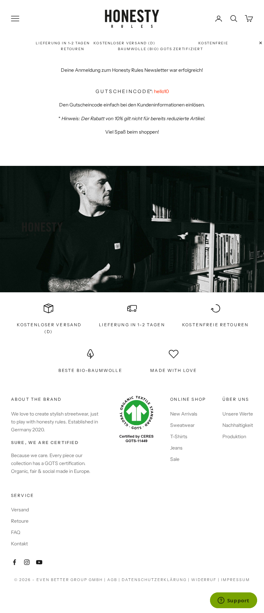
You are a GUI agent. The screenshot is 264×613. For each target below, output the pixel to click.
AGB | (114, 579)
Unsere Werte (237, 414)
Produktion (234, 436)
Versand (20, 510)
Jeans (176, 448)
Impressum (235, 579)
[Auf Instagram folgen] (26, 562)
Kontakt (19, 544)
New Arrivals (183, 414)
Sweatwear (182, 425)
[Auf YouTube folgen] (39, 562)
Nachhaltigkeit (237, 425)
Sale (174, 459)
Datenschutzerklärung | (156, 579)
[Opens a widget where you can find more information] (233, 601)
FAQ (15, 532)
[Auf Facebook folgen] (14, 562)
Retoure (20, 521)
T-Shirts (178, 436)
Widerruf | (206, 579)
